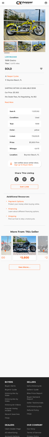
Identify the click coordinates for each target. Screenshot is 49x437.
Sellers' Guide (33, 390)
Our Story (31, 429)
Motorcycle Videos (13, 405)
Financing (12, 209)
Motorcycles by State (11, 394)
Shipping (12, 216)
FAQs (7, 418)
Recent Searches (12, 414)
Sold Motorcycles (34, 406)
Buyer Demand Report (33, 398)
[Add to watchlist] (41, 69)
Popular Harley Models (11, 409)
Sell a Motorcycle (34, 386)
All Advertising (11, 433)
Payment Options (16, 201)
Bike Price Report (34, 393)
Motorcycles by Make (11, 400)
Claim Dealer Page (13, 429)
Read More (9, 102)
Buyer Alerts (10, 386)
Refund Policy (33, 410)
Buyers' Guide (11, 390)
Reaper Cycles (13, 76)
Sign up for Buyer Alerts (23, 165)
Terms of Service (34, 433)
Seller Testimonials (35, 403)
